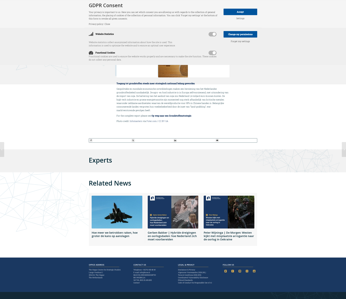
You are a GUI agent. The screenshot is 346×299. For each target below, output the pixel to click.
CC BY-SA (163, 121)
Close (107, 24)
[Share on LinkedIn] (175, 140)
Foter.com (152, 121)
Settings (240, 18)
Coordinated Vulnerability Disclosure (193, 277)
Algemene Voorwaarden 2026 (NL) (192, 272)
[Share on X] (133, 140)
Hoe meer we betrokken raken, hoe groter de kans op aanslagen (115, 234)
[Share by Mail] (217, 140)
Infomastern (136, 121)
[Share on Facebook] (91, 140)
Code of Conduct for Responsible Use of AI (195, 283)
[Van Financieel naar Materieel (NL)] (2, 149)
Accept (240, 11)
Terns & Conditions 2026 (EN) (190, 275)
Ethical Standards (185, 280)
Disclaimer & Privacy (186, 270)
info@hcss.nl (145, 272)
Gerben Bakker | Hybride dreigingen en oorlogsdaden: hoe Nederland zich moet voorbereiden (172, 236)
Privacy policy (96, 24)
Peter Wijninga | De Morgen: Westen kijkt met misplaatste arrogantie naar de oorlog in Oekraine (229, 236)
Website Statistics (104, 34)
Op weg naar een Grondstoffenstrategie (171, 115)
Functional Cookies (105, 52)
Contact (136, 283)
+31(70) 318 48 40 (149, 270)
